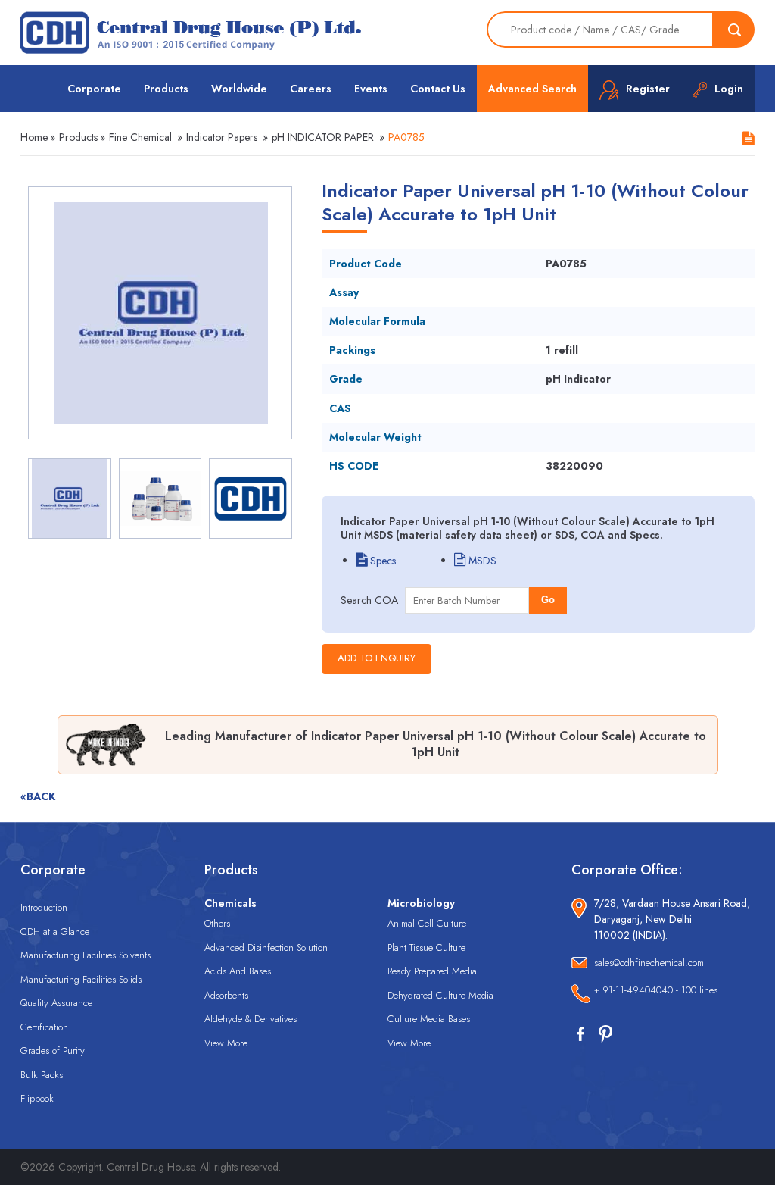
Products (166, 88)
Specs (381, 560)
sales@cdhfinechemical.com (649, 962)
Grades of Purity (52, 1050)
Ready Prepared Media (432, 971)
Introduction (43, 907)
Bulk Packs (41, 1075)
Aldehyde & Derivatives (250, 1018)
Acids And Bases (237, 971)
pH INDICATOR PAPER (323, 137)
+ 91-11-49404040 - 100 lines (655, 990)
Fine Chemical (140, 137)
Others (217, 923)
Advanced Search (532, 88)
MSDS (480, 560)
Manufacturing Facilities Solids (81, 979)
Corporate (94, 88)
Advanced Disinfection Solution (266, 947)
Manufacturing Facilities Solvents (85, 955)
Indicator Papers (221, 137)
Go (548, 599)
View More (225, 1043)
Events (371, 88)
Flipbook (37, 1098)
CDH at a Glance (54, 931)
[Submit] (734, 29)
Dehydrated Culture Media (440, 995)
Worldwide (239, 88)
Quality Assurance (56, 1003)
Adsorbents (226, 995)
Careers (310, 88)
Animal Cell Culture (427, 923)
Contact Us (437, 88)
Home (34, 137)
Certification (44, 1027)
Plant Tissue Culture (426, 947)
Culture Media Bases (429, 1018)
